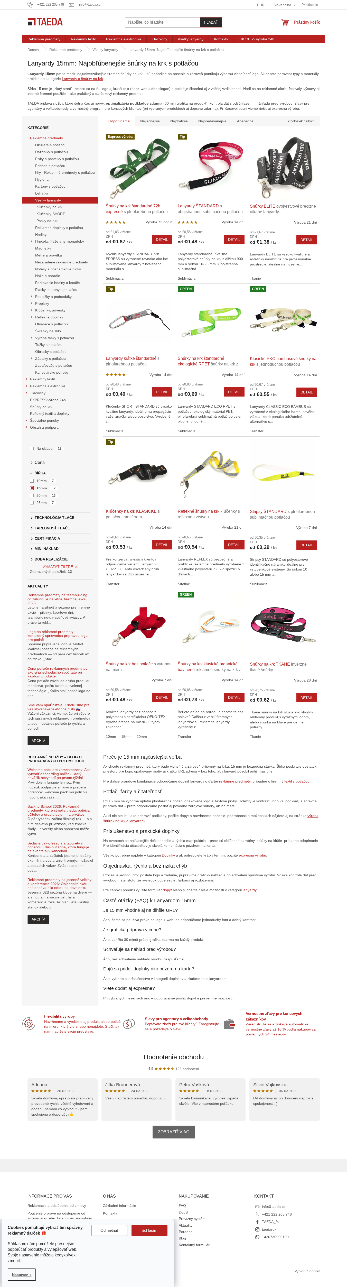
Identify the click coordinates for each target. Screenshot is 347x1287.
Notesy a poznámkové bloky (58, 269)
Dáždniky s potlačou (51, 152)
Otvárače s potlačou (51, 324)
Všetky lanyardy (48, 200)
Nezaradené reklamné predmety (61, 262)
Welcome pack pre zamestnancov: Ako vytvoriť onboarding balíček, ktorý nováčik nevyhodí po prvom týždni (58, 774)
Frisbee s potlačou (50, 166)
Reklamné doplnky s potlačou (59, 228)
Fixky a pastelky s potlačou (57, 159)
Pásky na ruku (48, 221)
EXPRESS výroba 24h (48, 400)
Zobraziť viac (173, 1132)
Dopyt (183, 1212)
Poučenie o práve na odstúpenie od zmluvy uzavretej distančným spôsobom (59, 1215)
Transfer (257, 431)
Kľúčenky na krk (49, 207)
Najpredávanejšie (212, 121)
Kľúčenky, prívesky (50, 310)
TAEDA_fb (270, 1222)
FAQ (182, 1205)
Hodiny (40, 235)
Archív (38, 741)
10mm (45, 481)
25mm (45, 503)
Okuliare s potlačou (51, 145)
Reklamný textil (42, 379)
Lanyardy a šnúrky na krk (82, 79)
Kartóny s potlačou (50, 186)
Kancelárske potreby (52, 372)
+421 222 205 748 (277, 1214)
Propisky (42, 303)
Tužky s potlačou (48, 345)
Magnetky (43, 248)
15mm (46, 488)
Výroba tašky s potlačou (54, 338)
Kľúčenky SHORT (50, 214)
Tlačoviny (37, 393)
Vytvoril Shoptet (307, 1271)
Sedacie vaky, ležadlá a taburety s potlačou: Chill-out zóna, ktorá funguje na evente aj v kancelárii (58, 847)
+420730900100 (275, 1237)
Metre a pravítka (48, 255)
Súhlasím (149, 1230)
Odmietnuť (109, 1230)
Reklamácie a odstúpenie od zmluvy (56, 1205)
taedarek (269, 1229)
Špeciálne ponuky (44, 420)
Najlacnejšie (150, 121)
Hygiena (42, 179)
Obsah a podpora (44, 427)
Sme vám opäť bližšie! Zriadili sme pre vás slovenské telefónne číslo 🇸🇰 (58, 707)
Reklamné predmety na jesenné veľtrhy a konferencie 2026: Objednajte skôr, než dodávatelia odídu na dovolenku (59, 884)
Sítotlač (184, 584)
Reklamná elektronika (47, 386)
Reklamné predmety (46, 138)
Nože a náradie (47, 276)
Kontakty (110, 1213)
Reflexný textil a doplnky (49, 413)
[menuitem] (43, 39)
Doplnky (168, 855)
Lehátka (41, 193)
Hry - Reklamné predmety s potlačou (65, 172)
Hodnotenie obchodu (174, 1057)
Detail (162, 239)
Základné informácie (119, 1205)
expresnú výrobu (252, 855)
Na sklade (49, 448)
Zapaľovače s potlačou (53, 365)
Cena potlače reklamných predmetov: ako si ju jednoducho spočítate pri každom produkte (57, 672)
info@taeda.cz (273, 1207)
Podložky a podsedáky (53, 297)
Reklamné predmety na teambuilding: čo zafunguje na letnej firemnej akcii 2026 (57, 599)
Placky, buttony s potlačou (56, 290)
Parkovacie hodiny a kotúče (57, 283)
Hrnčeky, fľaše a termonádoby (59, 241)
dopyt (167, 890)
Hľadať (211, 22)
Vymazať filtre (58, 567)
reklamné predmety (234, 781)
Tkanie (255, 278)
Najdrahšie (179, 121)
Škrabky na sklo (48, 331)
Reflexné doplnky (49, 317)
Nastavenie (22, 1275)
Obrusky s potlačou (51, 352)
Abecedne (245, 121)
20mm (46, 495)
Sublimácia (115, 278)
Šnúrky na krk (41, 407)
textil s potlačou (297, 781)
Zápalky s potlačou (50, 358)
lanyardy (249, 890)
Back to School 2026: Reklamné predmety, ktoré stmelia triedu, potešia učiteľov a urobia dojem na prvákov (58, 810)
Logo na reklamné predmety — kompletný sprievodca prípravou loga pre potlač (57, 636)
